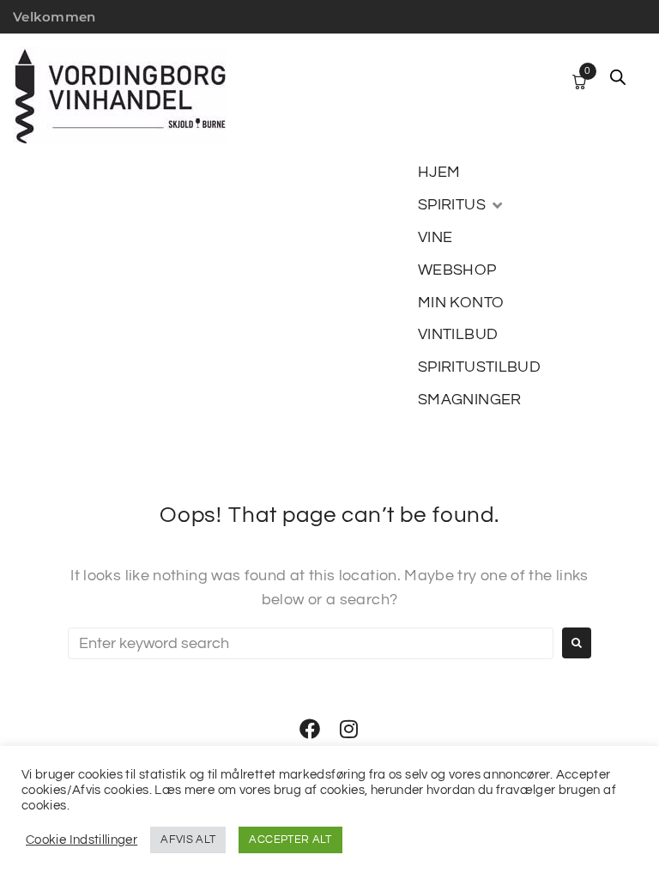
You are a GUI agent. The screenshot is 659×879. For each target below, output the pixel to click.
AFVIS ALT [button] (187, 840)
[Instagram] (349, 728)
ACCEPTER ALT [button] (290, 840)
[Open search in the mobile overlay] (617, 77)
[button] (461, 205)
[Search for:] (310, 643)
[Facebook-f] (309, 728)
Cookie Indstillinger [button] (81, 840)
